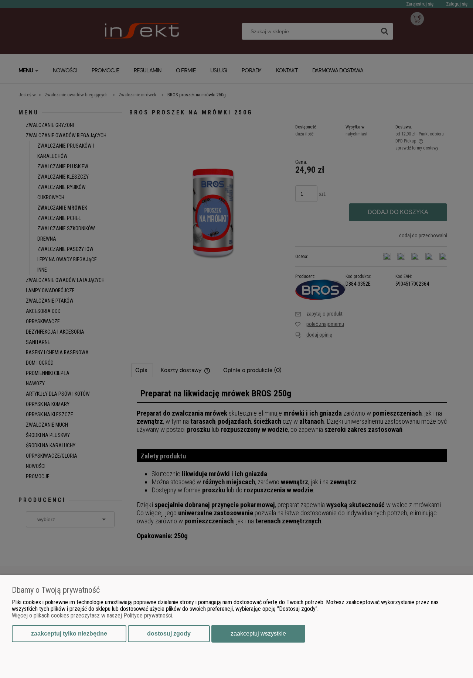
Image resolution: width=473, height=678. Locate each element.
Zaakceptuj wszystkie (258, 633)
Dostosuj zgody (169, 633)
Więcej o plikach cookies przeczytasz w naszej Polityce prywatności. (92, 615)
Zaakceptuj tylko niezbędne (69, 633)
